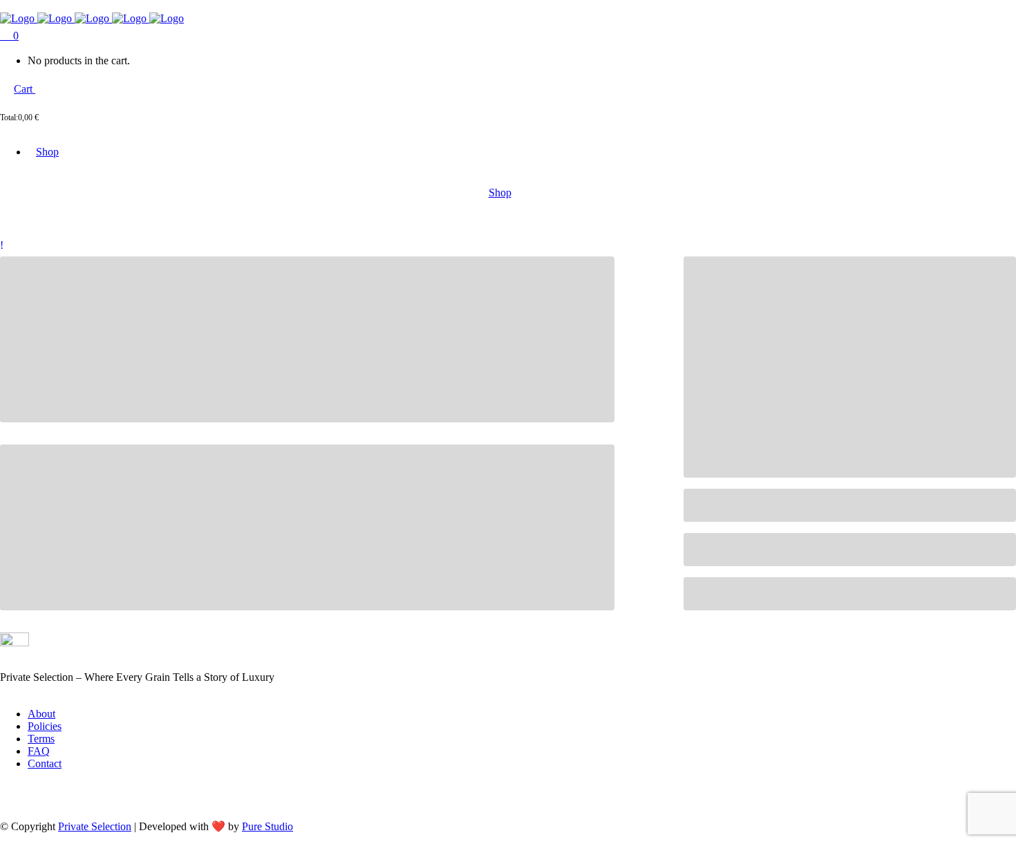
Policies (45, 726)
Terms (41, 738)
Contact (45, 763)
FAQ (39, 751)
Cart (24, 89)
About (41, 714)
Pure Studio (267, 826)
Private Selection (94, 826)
